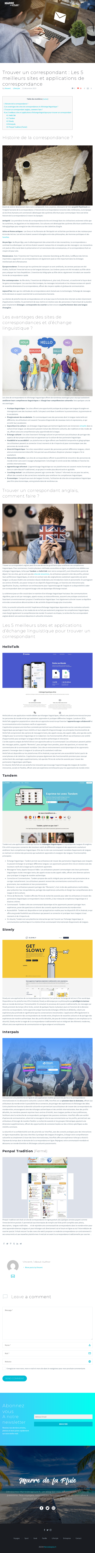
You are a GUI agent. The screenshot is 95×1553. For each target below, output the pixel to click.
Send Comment (14, 1378)
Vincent (8, 88)
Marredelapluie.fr (50, 1547)
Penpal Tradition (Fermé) (16, 127)
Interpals (11, 124)
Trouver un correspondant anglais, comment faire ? (23, 109)
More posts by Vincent (34, 1267)
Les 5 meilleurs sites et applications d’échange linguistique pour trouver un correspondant (37, 112)
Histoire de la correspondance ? (16, 104)
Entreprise (67, 1538)
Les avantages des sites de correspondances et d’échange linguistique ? (31, 107)
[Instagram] (50, 1530)
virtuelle (83, 426)
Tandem (10, 118)
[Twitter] (7, 1244)
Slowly (10, 121)
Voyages (17, 1538)
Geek (35, 1538)
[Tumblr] (14, 1244)
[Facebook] (4, 1244)
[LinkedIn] (17, 1244)
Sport (27, 1538)
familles (5, 237)
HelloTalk (11, 115)
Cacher (45, 99)
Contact (78, 1538)
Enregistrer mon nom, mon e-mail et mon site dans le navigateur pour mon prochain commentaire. (46, 1368)
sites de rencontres (41, 574)
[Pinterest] (11, 1244)
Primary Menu (89, 4)
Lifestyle (16, 88)
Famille (44, 1538)
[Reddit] (21, 1244)
